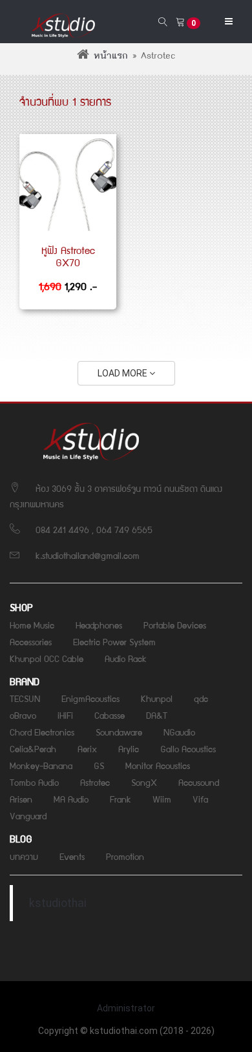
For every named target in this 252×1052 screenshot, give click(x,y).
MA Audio (71, 799)
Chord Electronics (42, 732)
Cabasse (109, 715)
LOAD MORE (123, 373)
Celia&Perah (33, 748)
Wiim (161, 799)
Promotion (125, 856)
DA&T (156, 715)
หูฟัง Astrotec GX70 (68, 256)
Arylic (128, 748)
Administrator (126, 1008)
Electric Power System (114, 641)
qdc (201, 698)
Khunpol (157, 698)
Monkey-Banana (41, 765)
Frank (120, 799)
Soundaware (119, 732)
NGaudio (179, 732)
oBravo (23, 715)
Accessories (31, 641)
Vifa (200, 799)
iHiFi (65, 715)
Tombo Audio (34, 782)
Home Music (32, 625)
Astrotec (95, 782)
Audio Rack (126, 658)
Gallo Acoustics (188, 748)
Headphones (99, 625)
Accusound (198, 782)
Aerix (87, 748)
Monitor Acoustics (157, 765)
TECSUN (25, 698)
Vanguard (28, 815)
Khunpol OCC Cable (46, 658)
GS (99, 765)
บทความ (24, 856)
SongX (144, 782)
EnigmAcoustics (90, 698)
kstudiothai (58, 903)
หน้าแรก (111, 56)
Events (72, 856)
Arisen (21, 799)
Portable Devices (174, 625)
